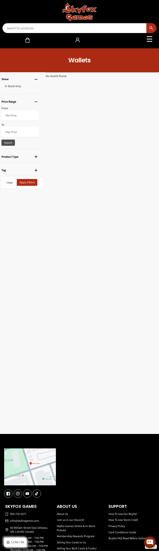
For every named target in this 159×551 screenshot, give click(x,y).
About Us (62, 514)
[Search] (151, 28)
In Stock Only (13, 86)
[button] (27, 40)
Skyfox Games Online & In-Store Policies (76, 528)
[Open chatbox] (150, 542)
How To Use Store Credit (123, 520)
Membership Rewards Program (76, 536)
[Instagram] (18, 493)
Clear (9, 182)
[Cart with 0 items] (27, 40)
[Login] (77, 40)
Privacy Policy (116, 526)
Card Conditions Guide (122, 532)
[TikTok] (37, 493)
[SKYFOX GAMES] (79, 11)
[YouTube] (27, 493)
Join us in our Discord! (70, 520)
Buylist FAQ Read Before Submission (130, 538)
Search (8, 143)
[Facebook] (8, 493)
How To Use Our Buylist (122, 514)
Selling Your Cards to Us (71, 542)
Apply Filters (27, 182)
